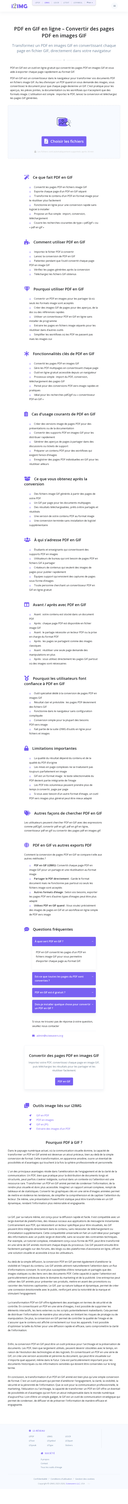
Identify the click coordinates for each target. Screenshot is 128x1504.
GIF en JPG (42, 1124)
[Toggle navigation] (114, 5)
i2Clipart (69, 1440)
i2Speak (32, 1445)
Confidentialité (40, 1478)
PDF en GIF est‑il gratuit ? (64, 992)
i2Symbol (51, 1440)
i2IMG (47, 2)
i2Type (50, 1445)
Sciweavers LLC (73, 1483)
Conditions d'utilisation (61, 1478)
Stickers (69, 1445)
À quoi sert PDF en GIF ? (64, 941)
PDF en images (45, 1120)
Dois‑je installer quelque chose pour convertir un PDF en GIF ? (64, 1006)
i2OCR (56, 2)
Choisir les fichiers (67, 141)
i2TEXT (66, 2)
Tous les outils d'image (51, 1467)
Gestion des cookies (85, 1478)
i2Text (31, 1440)
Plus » (90, 2)
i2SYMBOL (78, 2)
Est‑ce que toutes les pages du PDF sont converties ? (64, 978)
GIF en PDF (42, 1115)
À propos (45, 1459)
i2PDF (37, 2)
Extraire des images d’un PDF (53, 1128)
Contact (44, 1463)
